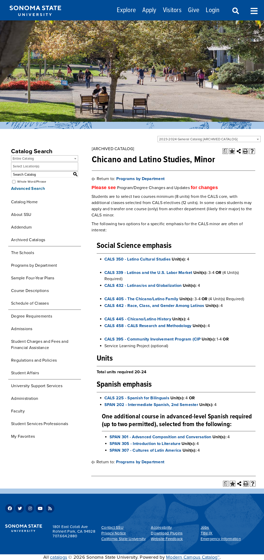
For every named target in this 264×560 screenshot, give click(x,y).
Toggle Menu (254, 10)
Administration (24, 398)
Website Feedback (167, 539)
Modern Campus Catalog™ (193, 557)
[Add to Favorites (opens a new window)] (232, 151)
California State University (123, 539)
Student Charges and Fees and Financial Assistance (39, 344)
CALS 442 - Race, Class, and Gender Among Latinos (154, 305)
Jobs (205, 527)
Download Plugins (167, 533)
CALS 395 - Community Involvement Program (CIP (152, 339)
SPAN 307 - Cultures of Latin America (146, 450)
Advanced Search (28, 188)
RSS (50, 508)
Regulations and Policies (34, 360)
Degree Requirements (31, 316)
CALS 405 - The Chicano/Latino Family (141, 299)
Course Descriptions (30, 290)
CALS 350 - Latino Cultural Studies (137, 259)
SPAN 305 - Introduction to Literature (145, 443)
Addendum (21, 227)
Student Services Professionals (39, 423)
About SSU (21, 214)
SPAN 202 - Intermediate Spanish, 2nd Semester (151, 404)
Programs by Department (34, 265)
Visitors (172, 10)
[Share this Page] (239, 151)
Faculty (18, 411)
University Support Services (36, 385)
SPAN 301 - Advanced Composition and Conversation (160, 437)
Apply (149, 10)
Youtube (40, 508)
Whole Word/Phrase (31, 181)
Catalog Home (24, 202)
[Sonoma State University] (35, 20)
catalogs (58, 557)
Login (212, 10)
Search (235, 11)
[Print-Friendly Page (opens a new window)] (245, 151)
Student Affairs (25, 373)
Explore (126, 10)
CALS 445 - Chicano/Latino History (137, 319)
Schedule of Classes (30, 303)
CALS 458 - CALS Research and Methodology (148, 325)
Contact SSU (112, 527)
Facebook (9, 508)
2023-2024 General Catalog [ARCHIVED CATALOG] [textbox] (198, 139)
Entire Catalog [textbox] (23, 159)
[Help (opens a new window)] (252, 151)
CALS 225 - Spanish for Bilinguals (136, 398)
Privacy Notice (113, 533)
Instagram (30, 508)
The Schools (22, 252)
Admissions (21, 328)
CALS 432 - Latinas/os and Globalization (143, 285)
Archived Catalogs (28, 239)
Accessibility (161, 527)
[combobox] (209, 139)
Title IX (207, 533)
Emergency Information (221, 539)
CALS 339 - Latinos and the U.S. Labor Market (148, 272)
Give (193, 10)
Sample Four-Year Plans (32, 278)
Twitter (19, 508)
